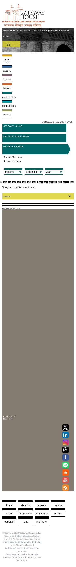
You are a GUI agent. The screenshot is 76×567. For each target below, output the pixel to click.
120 (19, 182)
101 (5, 182)
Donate (7, 37)
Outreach (9, 521)
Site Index (41, 521)
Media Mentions (13, 157)
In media (25, 31)
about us (25, 505)
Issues (7, 88)
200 (59, 182)
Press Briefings (12, 161)
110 (14, 182)
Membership (10, 31)
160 (39, 182)
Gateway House (12, 126)
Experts (7, 70)
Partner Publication (16, 136)
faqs (25, 521)
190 (54, 182)
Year (48, 171)
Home (9, 505)
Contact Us (40, 31)
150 (34, 182)
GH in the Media (13, 147)
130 (24, 182)
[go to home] (23, 26)
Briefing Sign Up (59, 31)
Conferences (7, 105)
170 (44, 182)
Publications (7, 97)
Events (7, 114)
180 (49, 182)
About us (7, 61)
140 (29, 182)
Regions (7, 79)
